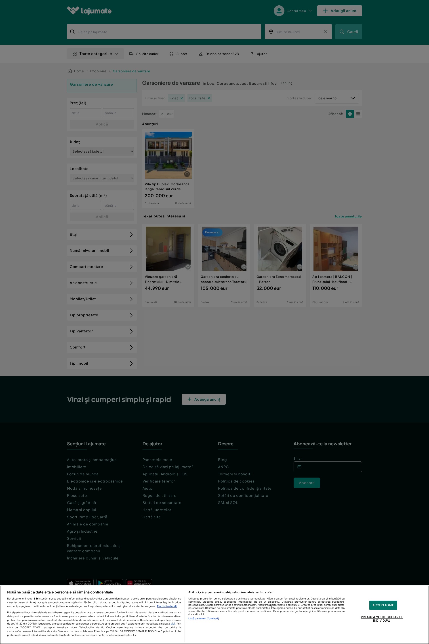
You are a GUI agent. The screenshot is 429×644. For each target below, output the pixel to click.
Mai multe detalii (167, 606)
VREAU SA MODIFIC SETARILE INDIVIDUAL (382, 619)
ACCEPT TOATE (383, 605)
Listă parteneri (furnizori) (203, 618)
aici (172, 623)
